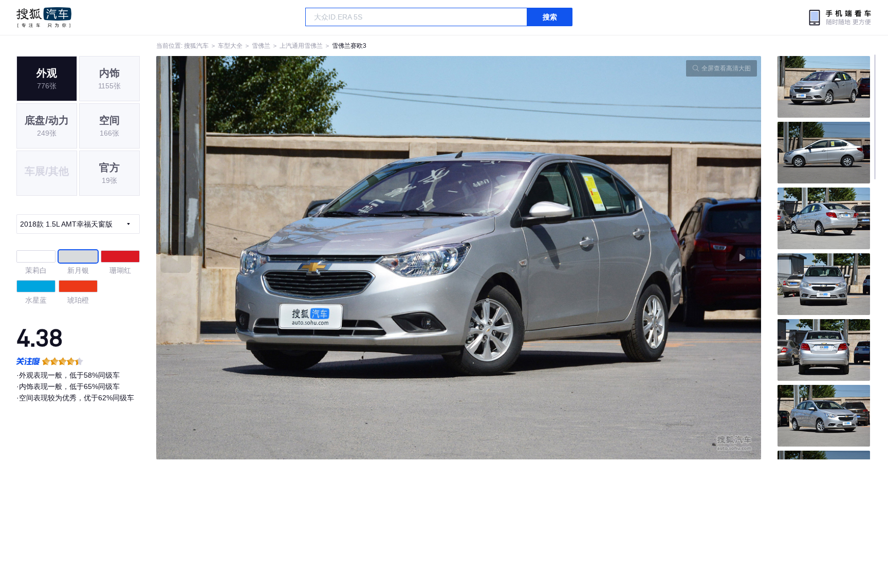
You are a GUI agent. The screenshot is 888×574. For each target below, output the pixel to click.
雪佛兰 (261, 45)
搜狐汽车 (43, 17)
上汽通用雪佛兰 (301, 45)
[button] (307, 257)
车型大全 (230, 45)
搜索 (550, 17)
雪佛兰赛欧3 (349, 45)
